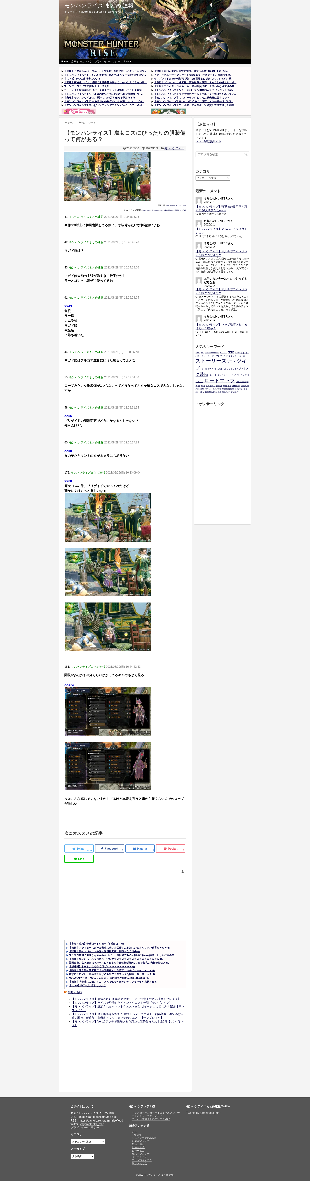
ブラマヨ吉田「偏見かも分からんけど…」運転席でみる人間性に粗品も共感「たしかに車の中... (123, 955)
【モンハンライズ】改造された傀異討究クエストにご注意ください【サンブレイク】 (126, 998)
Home (64, 61)
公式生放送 (241, 381)
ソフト (231, 361)
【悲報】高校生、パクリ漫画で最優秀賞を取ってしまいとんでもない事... (105, 82)
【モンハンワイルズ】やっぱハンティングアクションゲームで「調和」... (105, 105)
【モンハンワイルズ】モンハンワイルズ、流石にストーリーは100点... (193, 101)
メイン (237, 375)
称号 (197, 392)
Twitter (127, 61)
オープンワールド (220, 356)
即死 (203, 386)
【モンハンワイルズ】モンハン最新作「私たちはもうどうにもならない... (105, 74)
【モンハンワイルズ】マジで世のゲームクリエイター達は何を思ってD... (195, 93)
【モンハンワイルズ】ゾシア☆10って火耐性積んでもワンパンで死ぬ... (194, 89)
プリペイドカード (225, 375)
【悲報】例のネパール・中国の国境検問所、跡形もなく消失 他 (104, 951)
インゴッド (240, 353)
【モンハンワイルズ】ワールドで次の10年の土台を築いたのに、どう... (104, 101)
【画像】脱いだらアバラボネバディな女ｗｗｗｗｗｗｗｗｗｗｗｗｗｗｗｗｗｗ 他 (116, 958)
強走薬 (244, 386)
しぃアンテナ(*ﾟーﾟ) (144, 1137)
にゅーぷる (138, 1147)
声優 (225, 386)
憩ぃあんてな (139, 1163)
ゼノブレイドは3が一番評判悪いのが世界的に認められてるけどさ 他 (192, 78)
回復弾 (219, 386)
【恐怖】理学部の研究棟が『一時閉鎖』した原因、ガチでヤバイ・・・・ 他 (112, 970)
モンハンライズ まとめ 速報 (99, 5)
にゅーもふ (138, 1150)
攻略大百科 (75, 992)
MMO (198, 353)
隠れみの (226, 392)
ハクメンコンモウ (231, 369)
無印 (219, 389)
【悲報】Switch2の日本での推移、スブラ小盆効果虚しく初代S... (191, 70)
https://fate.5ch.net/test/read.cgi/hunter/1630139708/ (164, 210)
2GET (135, 1131)
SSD (231, 352)
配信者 (218, 392)
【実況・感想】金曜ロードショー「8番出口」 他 (96, 943)
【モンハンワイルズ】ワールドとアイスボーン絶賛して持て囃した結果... (195, 105)
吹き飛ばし (210, 386)
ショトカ (241, 356)
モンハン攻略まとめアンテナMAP (151, 1119)
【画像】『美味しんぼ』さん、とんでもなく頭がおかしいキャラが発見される (113, 981)
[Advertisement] (125, 910)
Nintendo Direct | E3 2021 (216, 353)
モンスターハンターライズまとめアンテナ (156, 1112)
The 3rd (136, 1134)
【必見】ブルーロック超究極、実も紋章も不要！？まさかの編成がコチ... (195, 82)
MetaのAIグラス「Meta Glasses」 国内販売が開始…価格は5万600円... (109, 977)
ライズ (243, 375)
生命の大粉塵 (228, 389)
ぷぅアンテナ (139, 1157)
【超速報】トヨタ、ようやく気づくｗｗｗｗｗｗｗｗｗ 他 (102, 966)
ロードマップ (219, 380)
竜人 (202, 392)
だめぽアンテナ (141, 1140)
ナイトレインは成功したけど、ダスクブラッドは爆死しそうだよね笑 (103, 89)
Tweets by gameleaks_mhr (203, 1112)
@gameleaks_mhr (92, 1124)
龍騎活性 (235, 392)
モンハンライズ (174, 148)
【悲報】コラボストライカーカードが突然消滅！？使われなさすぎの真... (195, 86)
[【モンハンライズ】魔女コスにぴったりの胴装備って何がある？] (140, 848)
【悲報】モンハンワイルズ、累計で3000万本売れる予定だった (99, 97)
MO (202, 353)
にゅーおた (138, 1144)
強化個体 (236, 386)
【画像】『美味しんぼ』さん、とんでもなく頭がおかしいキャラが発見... (105, 70)
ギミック (232, 356)
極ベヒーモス (211, 389)
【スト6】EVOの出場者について (82, 78)
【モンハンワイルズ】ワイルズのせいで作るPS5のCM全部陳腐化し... (103, 93)
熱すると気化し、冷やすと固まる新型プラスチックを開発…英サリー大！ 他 (112, 974)
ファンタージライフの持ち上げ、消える (86, 86)
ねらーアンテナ (141, 1153)
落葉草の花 (210, 392)
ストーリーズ (211, 361)
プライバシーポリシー (107, 61)
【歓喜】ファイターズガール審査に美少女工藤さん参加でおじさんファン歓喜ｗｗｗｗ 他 (119, 947)
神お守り (243, 389)
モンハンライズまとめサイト (148, 1116)
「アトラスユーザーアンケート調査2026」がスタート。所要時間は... (193, 74)
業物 (202, 389)
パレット (213, 375)
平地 (229, 386)
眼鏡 (237, 389)
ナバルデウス (207, 369)
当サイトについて (81, 61)
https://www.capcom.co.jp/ (175, 205)
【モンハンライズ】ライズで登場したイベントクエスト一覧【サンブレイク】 (122, 1002)
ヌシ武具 (218, 369)
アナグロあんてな (142, 1160)
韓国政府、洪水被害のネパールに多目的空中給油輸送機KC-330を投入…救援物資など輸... (119, 962)
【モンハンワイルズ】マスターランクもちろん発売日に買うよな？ (191, 97)
